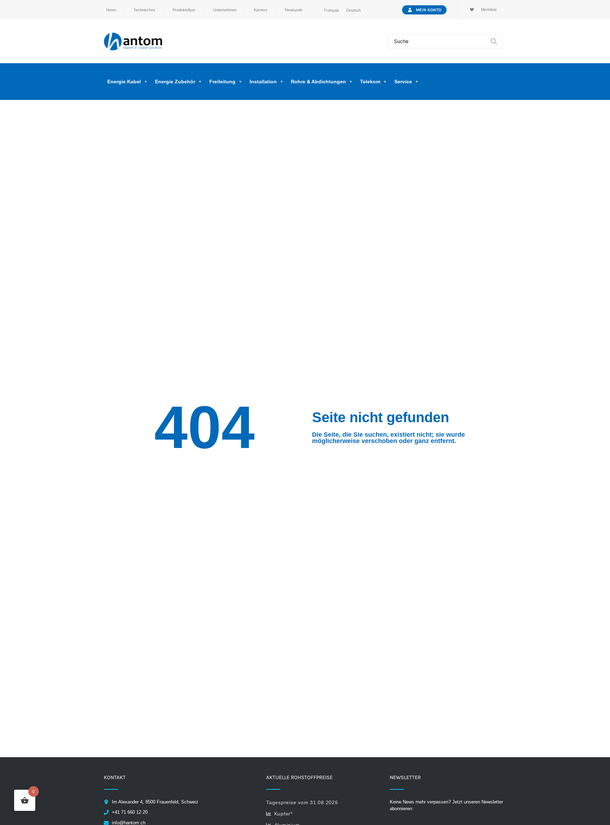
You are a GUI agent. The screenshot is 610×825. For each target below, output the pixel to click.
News (111, 10)
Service (403, 81)
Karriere (261, 10)
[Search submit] (493, 41)
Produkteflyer (184, 10)
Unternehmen (225, 10)
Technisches (144, 10)
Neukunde (294, 10)
